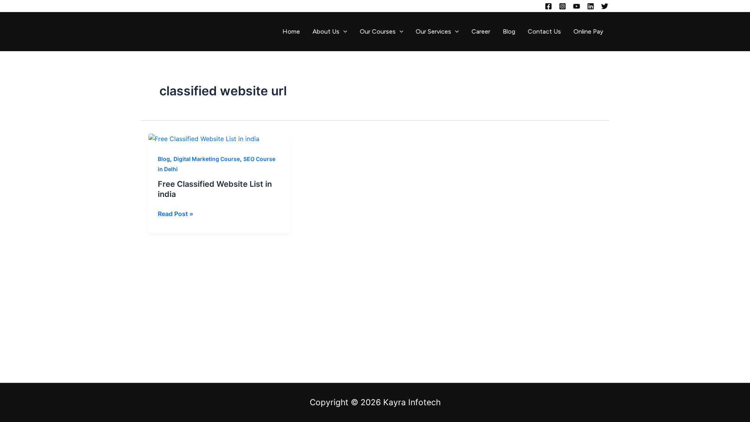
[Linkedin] (590, 6)
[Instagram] (562, 6)
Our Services (433, 31)
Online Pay (588, 31)
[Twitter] (604, 6)
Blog (509, 31)
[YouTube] (576, 6)
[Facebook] (548, 6)
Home (291, 31)
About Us (325, 31)
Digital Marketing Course (206, 159)
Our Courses (378, 31)
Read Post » (175, 213)
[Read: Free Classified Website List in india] (203, 138)
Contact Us (544, 31)
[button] (343, 32)
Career (480, 31)
